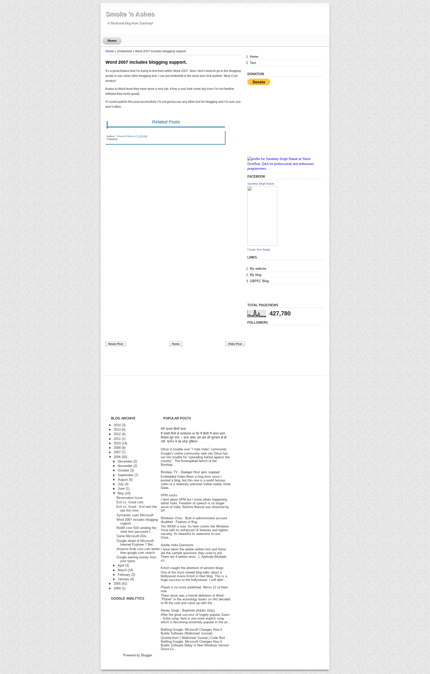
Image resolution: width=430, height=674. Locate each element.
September (125, 475)
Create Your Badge (258, 249)
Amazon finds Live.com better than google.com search (138, 551)
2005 (117, 583)
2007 (117, 452)
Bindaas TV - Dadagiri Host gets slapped (190, 472)
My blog (255, 275)
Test (253, 63)
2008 (117, 448)
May (121, 493)
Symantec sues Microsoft (135, 515)
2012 (117, 434)
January (123, 579)
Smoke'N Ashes (126, 136)
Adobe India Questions (177, 545)
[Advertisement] (143, 305)
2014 (117, 425)
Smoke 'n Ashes (130, 14)
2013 (117, 429)
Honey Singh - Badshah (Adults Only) (188, 610)
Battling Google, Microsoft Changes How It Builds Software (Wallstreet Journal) (191, 631)
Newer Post (115, 343)
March (122, 570)
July (121, 484)
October (123, 470)
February (124, 574)
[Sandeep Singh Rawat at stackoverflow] (285, 168)
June (121, 488)
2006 (117, 457)
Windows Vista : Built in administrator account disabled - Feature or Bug (194, 520)
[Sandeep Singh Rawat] (262, 244)
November (125, 466)
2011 (117, 439)
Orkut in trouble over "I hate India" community (194, 449)
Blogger (146, 655)
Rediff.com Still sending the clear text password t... (136, 529)
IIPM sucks (169, 495)
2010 (117, 443)
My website (258, 268)
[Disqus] (174, 210)
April (121, 565)
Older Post (235, 343)
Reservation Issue (129, 498)
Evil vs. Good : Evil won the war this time (136, 508)
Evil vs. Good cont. (130, 502)
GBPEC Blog (259, 281)
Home (112, 41)
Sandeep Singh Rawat (260, 183)
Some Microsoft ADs (131, 536)
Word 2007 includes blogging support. (146, 62)
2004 (117, 588)
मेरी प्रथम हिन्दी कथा (173, 429)
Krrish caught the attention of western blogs (192, 568)
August (123, 479)
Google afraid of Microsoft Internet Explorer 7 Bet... (136, 542)
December (125, 461)
